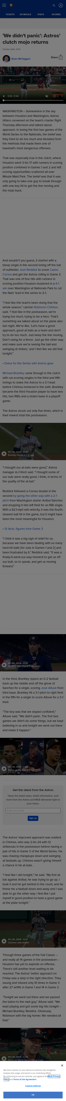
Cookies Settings (33, 1086)
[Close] (62, 1065)
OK (33, 1095)
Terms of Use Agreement (24, 1079)
